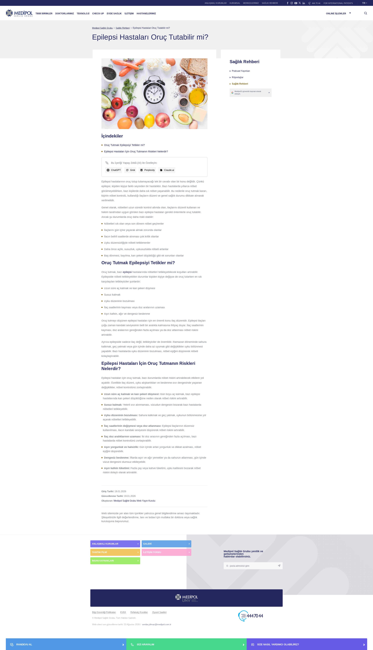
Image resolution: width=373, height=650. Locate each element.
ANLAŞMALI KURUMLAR (216, 3)
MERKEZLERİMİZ (251, 3)
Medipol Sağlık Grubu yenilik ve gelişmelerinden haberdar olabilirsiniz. (243, 554)
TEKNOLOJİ (83, 13)
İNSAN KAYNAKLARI (103, 560)
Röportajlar (237, 77)
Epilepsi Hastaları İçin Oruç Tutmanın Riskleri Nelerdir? (136, 151)
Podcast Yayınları (241, 71)
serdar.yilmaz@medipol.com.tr (156, 624)
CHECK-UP (98, 13)
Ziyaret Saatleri (159, 612)
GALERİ (147, 544)
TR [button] (363, 3)
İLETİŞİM (129, 13)
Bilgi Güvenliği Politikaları (104, 612)
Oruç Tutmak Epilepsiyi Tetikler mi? (124, 145)
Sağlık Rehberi (240, 84)
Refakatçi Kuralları (139, 612)
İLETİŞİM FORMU (152, 552)
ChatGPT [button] (116, 170)
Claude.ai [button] (169, 170)
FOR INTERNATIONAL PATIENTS (338, 3)
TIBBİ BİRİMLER (44, 13)
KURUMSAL (235, 3)
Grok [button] (132, 170)
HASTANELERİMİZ (146, 13)
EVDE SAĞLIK (114, 13)
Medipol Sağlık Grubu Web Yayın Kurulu (134, 501)
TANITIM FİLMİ (99, 552)
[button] (251, 93)
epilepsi (127, 272)
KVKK (123, 612)
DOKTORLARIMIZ (64, 13)
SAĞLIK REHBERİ (270, 3)
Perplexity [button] (149, 170)
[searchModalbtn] (364, 12)
